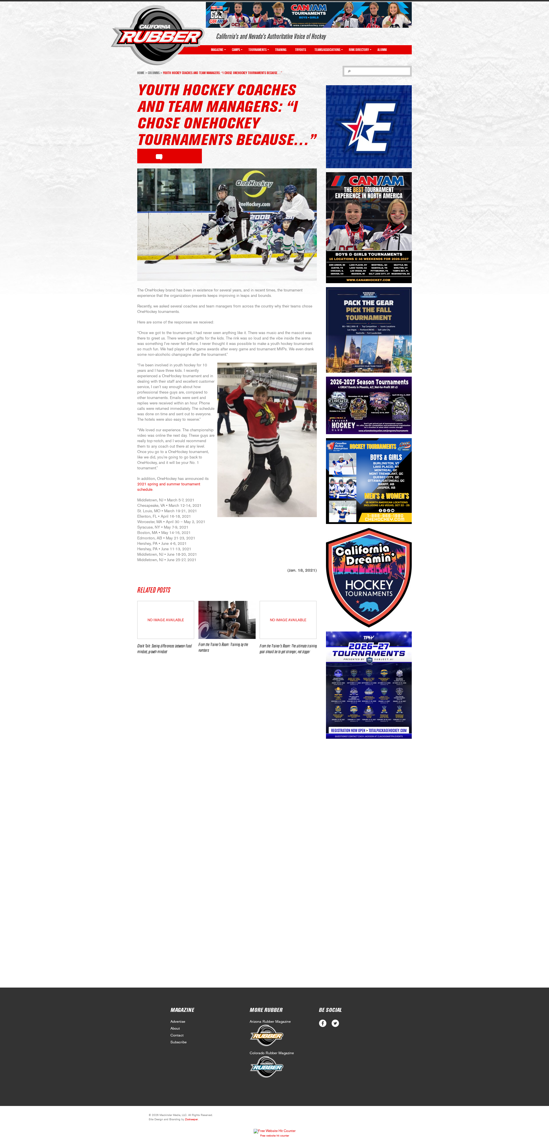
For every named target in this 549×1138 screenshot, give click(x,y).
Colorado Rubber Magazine (272, 1053)
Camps (236, 50)
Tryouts (300, 50)
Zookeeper (191, 1119)
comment (159, 156)
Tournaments (257, 50)
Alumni (382, 50)
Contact (177, 1035)
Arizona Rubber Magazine (270, 1022)
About (175, 1028)
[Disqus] (227, 743)
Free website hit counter (274, 1135)
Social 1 (335, 1023)
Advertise (177, 1022)
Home (140, 73)
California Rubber (158, 35)
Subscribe (178, 1042)
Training (281, 50)
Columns (154, 73)
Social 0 (323, 1023)
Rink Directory (359, 50)
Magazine (217, 50)
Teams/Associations (327, 50)
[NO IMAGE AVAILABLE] (165, 637)
